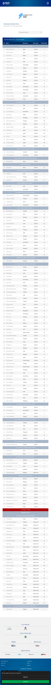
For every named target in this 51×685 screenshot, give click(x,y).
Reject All (25, 677)
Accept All (25, 681)
